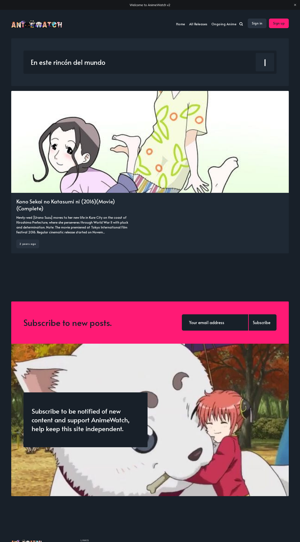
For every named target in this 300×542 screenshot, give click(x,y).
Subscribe (261, 322)
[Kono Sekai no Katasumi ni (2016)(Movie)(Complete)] (150, 172)
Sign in (257, 23)
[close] (295, 5)
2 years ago (27, 244)
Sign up (279, 23)
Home (180, 24)
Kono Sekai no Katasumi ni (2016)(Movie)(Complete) (65, 205)
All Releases (198, 24)
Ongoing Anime (224, 24)
